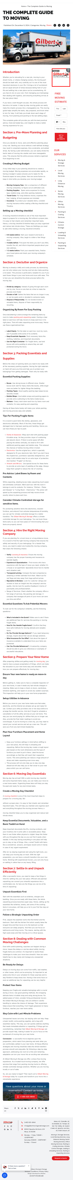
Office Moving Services (61, 204)
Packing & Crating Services (62, 214)
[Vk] (42, 1108)
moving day (40, 661)
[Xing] (46, 1108)
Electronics (11, 450)
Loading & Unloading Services (62, 235)
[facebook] (4, 1126)
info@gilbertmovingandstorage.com (36, 1126)
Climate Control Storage (61, 225)
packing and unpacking (22, 317)
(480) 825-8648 (29, 1122)
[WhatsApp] (28, 1108)
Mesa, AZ (57, 1121)
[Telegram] (32, 1108)
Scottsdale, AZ (56, 1124)
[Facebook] (55, 25)
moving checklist (10, 796)
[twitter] (8, 1126)
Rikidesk (43, 1173)
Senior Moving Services (61, 194)
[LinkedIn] (63, 25)
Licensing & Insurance (19, 555)
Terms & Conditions (31, 1171)
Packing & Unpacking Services (62, 245)
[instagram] (11, 1126)
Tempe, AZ (65, 1124)
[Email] (46, 1111)
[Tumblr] (35, 1108)
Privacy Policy (43, 1171)
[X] (59, 25)
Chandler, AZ (65, 1121)
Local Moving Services (61, 173)
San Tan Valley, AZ (58, 1126)
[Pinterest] (68, 25)
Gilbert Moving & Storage (23, 516)
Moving (42, 25)
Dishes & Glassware (14, 435)
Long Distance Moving (61, 183)
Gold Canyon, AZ (64, 1130)
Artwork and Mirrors (14, 463)
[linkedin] (8, 1129)
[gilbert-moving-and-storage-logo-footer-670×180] (7, 1122)
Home (23, 6)
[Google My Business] (4, 1129)
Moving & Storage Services (61, 163)
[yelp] (11, 1129)
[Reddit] (22, 1108)
